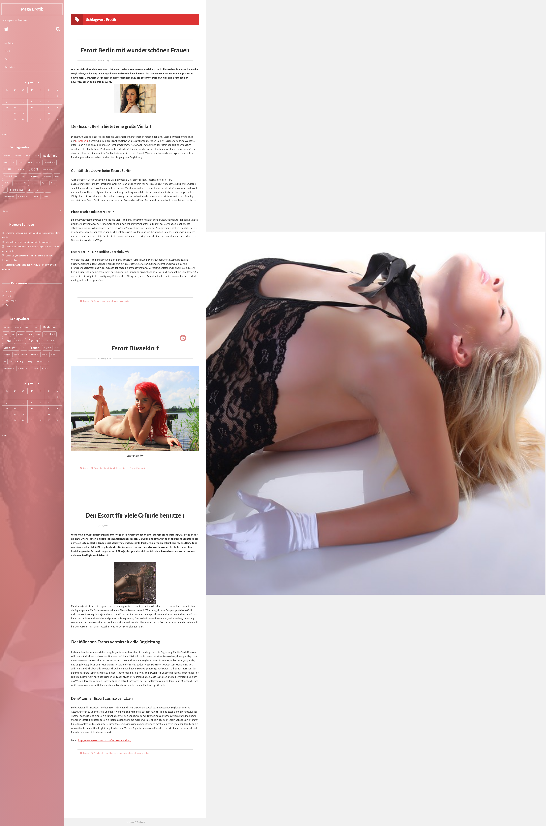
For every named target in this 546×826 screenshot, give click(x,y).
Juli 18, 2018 (103, 526)
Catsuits (20, 162)
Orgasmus (34, 183)
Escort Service (10, 176)
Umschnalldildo (9, 196)
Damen (30, 162)
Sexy (30, 190)
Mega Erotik (32, 9)
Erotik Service (20, 169)
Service (53, 183)
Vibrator (35, 196)
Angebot (27, 155)
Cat (13, 162)
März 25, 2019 (103, 60)
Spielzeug (39, 190)
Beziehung (10, 291)
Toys (7, 59)
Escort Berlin (82, 141)
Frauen (35, 176)
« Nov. (5, 134)
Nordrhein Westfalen (20, 183)
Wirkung (44, 196)
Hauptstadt (47, 176)
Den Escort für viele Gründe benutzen (135, 515)
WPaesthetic (140, 822)
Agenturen (18, 155)
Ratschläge (10, 67)
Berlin (6, 162)
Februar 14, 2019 (104, 358)
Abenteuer (7, 155)
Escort (7, 51)
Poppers (44, 183)
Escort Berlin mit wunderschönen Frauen (135, 50)
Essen (23, 176)
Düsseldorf (49, 162)
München (7, 183)
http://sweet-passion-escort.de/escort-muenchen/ (104, 740)
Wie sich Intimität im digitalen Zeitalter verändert (28, 242)
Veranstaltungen (23, 196)
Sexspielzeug (16, 190)
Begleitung (50, 155)
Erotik (8, 169)
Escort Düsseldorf (48, 169)
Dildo (38, 162)
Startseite (9, 43)
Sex (5, 190)
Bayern (37, 155)
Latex (57, 176)
